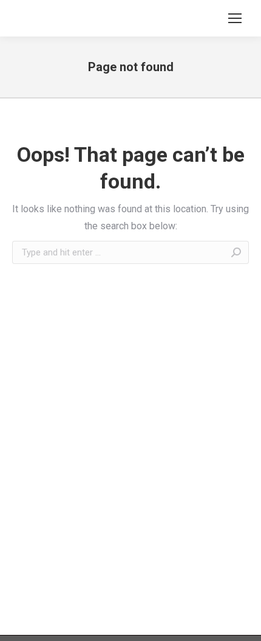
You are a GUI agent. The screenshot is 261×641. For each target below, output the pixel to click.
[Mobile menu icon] (235, 18)
